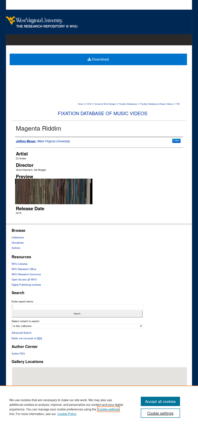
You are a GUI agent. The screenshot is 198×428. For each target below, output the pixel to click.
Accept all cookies (160, 401)
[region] (99, 407)
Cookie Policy (67, 414)
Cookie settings (108, 409)
